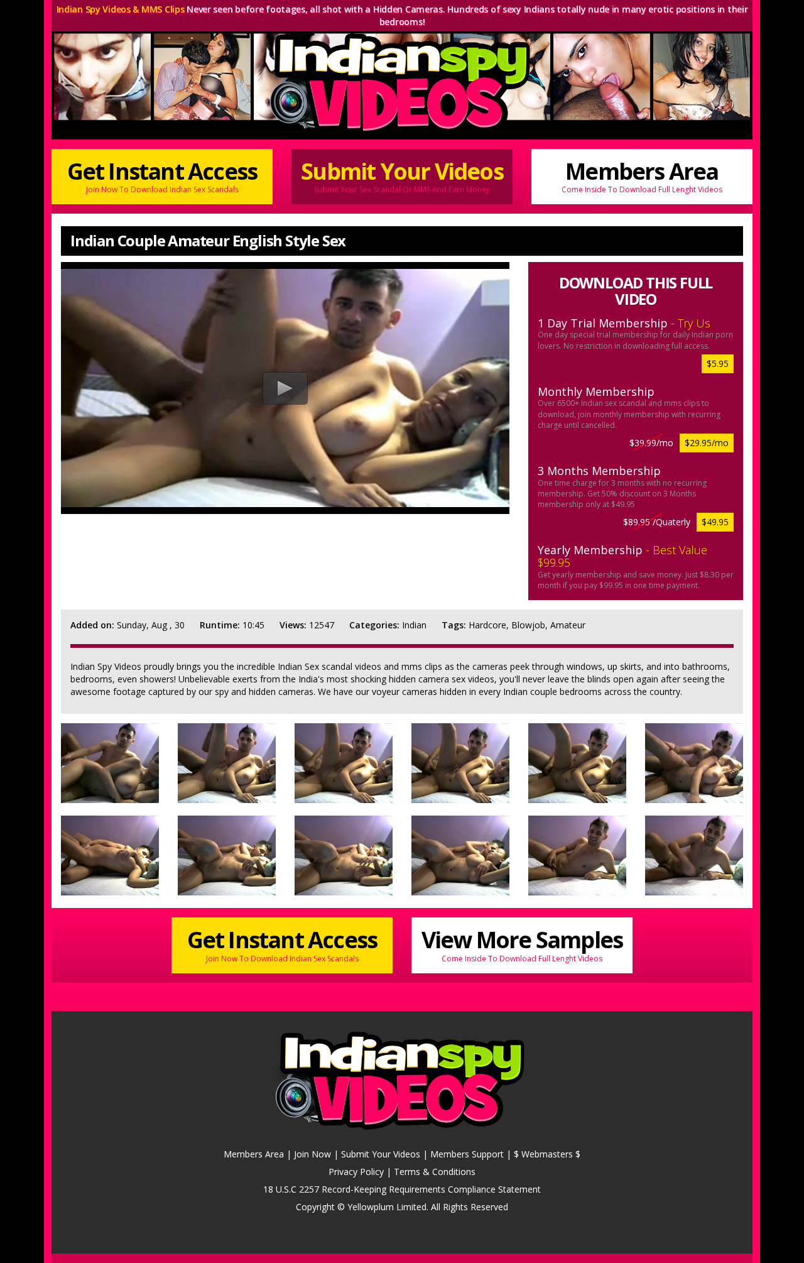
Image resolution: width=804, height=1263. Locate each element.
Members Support (467, 1154)
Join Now (312, 1154)
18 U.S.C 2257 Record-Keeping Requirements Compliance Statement (402, 1189)
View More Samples (521, 943)
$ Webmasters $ (547, 1154)
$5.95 (718, 363)
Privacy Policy (356, 1172)
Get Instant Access (162, 175)
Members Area (642, 175)
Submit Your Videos (402, 175)
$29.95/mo (707, 443)
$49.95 (715, 522)
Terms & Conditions (434, 1172)
